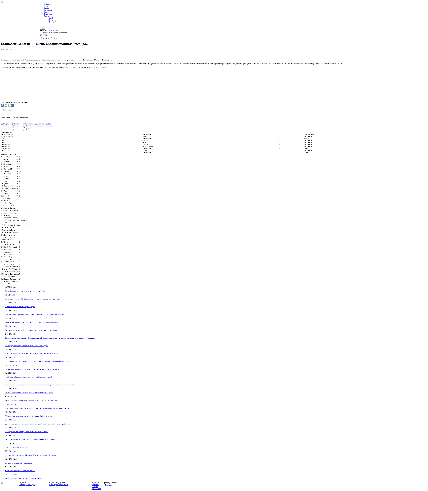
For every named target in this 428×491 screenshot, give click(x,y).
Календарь (48, 10)
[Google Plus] (46, 35)
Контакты (52, 20)
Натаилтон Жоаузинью (39, 129)
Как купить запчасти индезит (16, 447)
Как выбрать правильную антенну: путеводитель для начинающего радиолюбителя (37, 408)
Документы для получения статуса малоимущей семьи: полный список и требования (37, 424)
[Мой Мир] (12, 105)
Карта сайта (53, 22)
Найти (42, 28)
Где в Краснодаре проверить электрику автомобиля (25, 291)
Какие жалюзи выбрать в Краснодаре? (20, 307)
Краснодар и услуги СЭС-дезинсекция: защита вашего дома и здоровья (32, 299)
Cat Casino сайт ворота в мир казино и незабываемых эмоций (28, 377)
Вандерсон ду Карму (28, 129)
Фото (46, 6)
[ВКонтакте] (41, 35)
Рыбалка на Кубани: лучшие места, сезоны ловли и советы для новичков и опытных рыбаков (40, 385)
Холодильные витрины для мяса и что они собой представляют (29, 416)
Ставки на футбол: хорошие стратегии (20, 471)
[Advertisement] (27, 53)
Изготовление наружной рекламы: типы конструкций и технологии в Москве (35, 314)
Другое (46, 16)
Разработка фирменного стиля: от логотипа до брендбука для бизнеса (31, 322)
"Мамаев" (52, 30)
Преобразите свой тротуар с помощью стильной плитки (26, 432)
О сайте (51, 18)
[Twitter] (43, 35)
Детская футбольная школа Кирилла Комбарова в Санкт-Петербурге (31, 455)
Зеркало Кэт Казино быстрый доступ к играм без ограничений (29, 393)
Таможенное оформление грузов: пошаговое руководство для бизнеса (32, 369)
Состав (46, 12)
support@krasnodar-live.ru (58, 485)
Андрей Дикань (4, 129)
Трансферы (48, 14)
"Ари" (62, 30)
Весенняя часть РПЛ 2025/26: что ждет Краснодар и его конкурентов (31, 354)
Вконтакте (109, 485)
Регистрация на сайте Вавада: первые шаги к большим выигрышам (31, 400)
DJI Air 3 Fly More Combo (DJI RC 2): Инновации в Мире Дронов (30, 439)
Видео (46, 8)
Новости (22, 485)
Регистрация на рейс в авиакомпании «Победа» (23, 479)
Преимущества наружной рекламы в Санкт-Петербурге (26, 346)
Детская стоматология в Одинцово (18, 463)
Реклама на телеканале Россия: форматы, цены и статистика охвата (31, 330)
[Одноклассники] (9, 105)
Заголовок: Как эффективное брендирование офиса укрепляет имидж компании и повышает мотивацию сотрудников (50, 338)
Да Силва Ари (50, 127)
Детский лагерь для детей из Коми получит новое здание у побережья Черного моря (37, 361)
